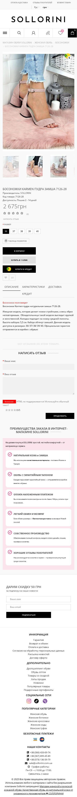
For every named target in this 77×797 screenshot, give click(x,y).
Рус (36, 7)
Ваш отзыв (10, 374)
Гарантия (38, 640)
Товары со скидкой (38, 675)
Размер (7, 224)
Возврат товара (64, 2)
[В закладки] (6, 278)
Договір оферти (38, 657)
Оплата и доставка (19, 2)
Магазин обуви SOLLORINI (17, 42)
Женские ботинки (38, 717)
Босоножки (62, 42)
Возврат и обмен (38, 643)
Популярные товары (38, 686)
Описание (11, 286)
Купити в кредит (23, 269)
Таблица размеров (17, 241)
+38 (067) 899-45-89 (40, 756)
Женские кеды (38, 724)
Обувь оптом (38, 672)
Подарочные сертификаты (38, 690)
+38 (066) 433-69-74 (40, 752)
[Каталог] (5, 33)
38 (21, 231)
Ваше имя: (10, 361)
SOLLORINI (25, 193)
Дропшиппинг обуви (38, 668)
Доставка (55, 286)
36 (6, 231)
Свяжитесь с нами (38, 773)
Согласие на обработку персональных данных (38, 650)
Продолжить (60, 416)
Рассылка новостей (38, 654)
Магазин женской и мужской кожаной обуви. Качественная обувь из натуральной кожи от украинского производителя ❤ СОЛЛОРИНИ (38, 790)
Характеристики (33, 286)
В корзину (19, 251)
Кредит (27, 293)
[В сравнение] (12, 278)
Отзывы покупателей (42, 2)
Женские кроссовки (38, 721)
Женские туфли (38, 728)
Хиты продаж (38, 679)
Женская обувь (43, 42)
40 (37, 231)
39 (29, 231)
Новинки (38, 682)
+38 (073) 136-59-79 (40, 759)
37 (14, 231)
